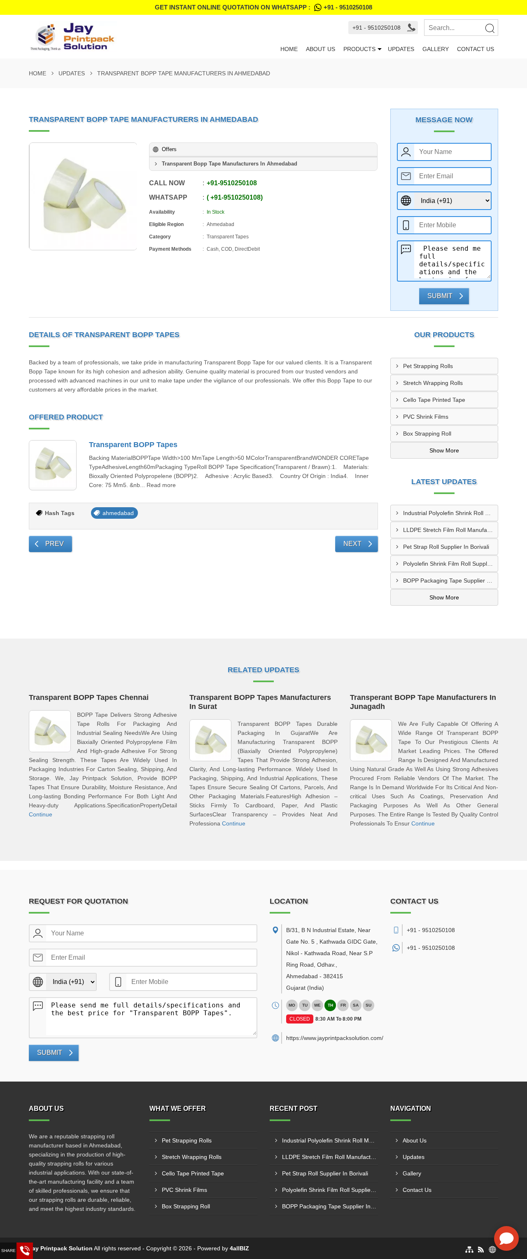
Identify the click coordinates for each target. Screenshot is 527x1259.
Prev (54, 543)
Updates (401, 49)
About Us (320, 49)
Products (359, 49)
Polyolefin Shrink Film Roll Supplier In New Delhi (450, 563)
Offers (169, 149)
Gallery (435, 49)
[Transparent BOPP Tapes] (52, 465)
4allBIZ (239, 1248)
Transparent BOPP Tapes (133, 445)
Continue (40, 814)
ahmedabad (118, 513)
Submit (439, 295)
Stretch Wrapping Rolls (433, 383)
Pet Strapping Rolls (428, 366)
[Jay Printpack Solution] (152, 36)
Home (289, 49)
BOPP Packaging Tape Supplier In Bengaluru (450, 580)
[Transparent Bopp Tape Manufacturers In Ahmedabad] (83, 196)
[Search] (489, 28)
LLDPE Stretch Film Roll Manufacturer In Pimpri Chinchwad (450, 530)
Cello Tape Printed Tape (434, 399)
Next (352, 543)
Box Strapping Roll (427, 433)
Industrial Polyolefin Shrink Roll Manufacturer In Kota (450, 513)
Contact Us (475, 49)
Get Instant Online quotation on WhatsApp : (263, 7)
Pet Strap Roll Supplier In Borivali (446, 546)
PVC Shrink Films (425, 416)
